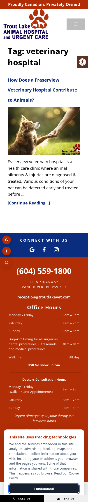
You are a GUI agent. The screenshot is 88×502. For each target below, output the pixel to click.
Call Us (24, 498)
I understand (44, 489)
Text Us (68, 498)
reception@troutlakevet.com (44, 297)
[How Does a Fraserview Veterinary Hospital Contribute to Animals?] (44, 131)
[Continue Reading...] (29, 203)
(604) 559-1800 (44, 271)
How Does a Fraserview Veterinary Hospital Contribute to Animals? (42, 90)
